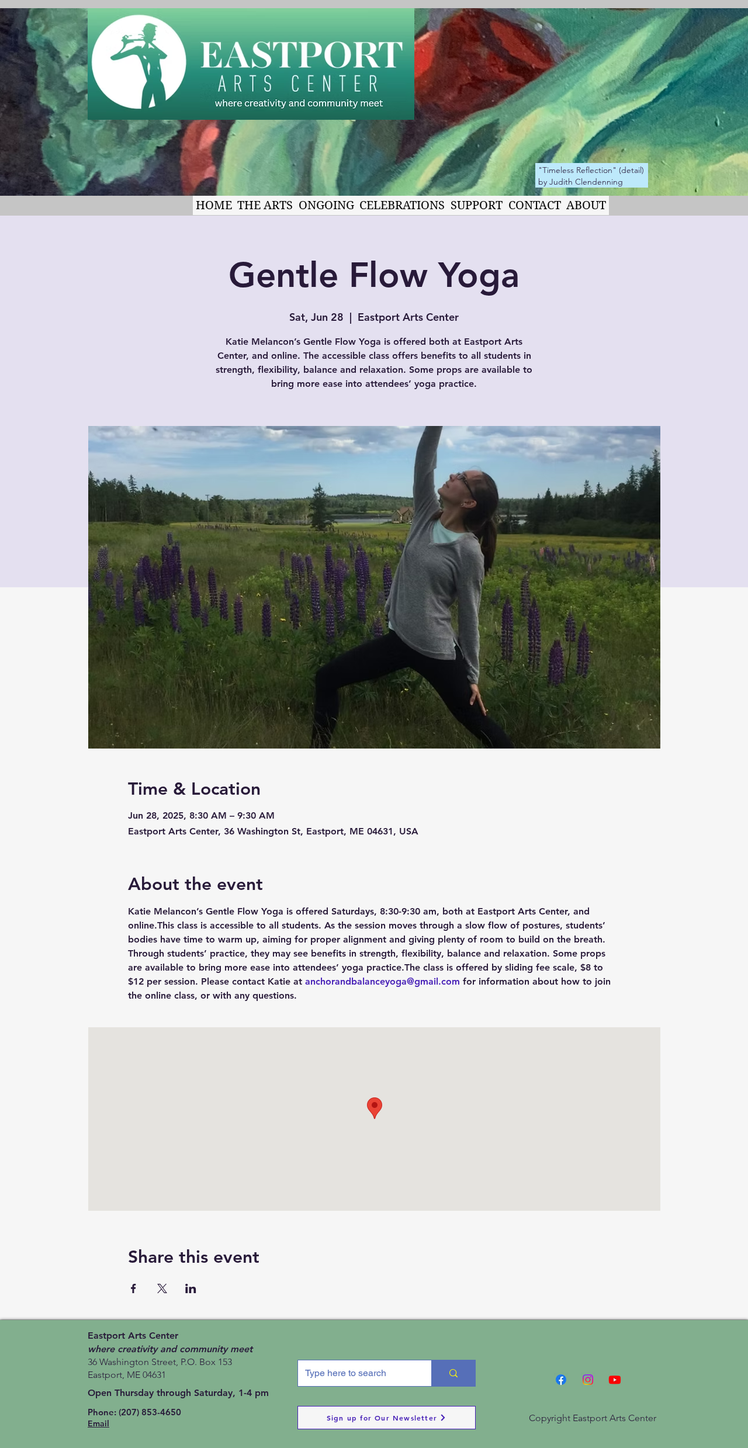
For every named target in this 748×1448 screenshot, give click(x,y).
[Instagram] (588, 1380)
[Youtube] (615, 1380)
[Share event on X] (162, 1288)
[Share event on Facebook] (133, 1288)
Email (98, 1423)
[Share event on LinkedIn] (190, 1288)
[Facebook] (561, 1380)
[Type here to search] (453, 1373)
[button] (265, 205)
